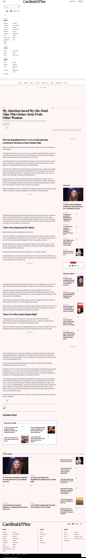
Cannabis (15, 23)
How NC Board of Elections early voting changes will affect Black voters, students (68, 322)
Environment (15, 29)
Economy (6, 27)
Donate (80, 1)
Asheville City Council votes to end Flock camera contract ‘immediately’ (66, 471)
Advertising (6, 73)
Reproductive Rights (7, 548)
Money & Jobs (7, 37)
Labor (5, 35)
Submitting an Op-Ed (78, 538)
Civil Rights (6, 25)
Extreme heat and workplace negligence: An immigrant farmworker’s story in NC (68, 230)
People (5, 55)
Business (6, 23)
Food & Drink (15, 50)
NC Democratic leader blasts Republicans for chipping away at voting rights (67, 218)
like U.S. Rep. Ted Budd (16, 371)
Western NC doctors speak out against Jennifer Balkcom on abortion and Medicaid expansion (11, 430)
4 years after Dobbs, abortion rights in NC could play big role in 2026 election (38, 439)
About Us (6, 64)
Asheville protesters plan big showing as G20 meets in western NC (67, 481)
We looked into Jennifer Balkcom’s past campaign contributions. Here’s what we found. (66, 491)
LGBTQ (14, 35)
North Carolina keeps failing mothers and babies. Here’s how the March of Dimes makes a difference (38, 430)
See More (81, 454)
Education (15, 27)
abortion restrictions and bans (25, 153)
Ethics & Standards (6, 554)
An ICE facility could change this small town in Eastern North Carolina (68, 242)
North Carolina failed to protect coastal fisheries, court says (66, 501)
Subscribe (72, 1)
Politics (14, 37)
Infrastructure (15, 33)
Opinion (14, 62)
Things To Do (15, 55)
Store (5, 66)
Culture (5, 50)
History (5, 53)
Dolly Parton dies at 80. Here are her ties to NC (68, 253)
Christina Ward (6, 123)
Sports (5, 43)
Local (31, 83)
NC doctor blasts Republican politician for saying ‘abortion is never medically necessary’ (73, 206)
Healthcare (6, 31)
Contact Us (6, 70)
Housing (14, 31)
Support (13, 554)
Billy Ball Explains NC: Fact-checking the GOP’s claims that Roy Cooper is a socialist (68, 309)
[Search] (19, 6)
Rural (14, 39)
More (66, 529)
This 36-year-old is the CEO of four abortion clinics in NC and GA (11, 439)
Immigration (6, 33)
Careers (18, 554)
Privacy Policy (24, 554)
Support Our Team (78, 536)
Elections (6, 29)
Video (5, 62)
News (14, 53)
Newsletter (15, 64)
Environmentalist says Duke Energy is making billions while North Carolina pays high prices (69, 336)
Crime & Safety (16, 25)
